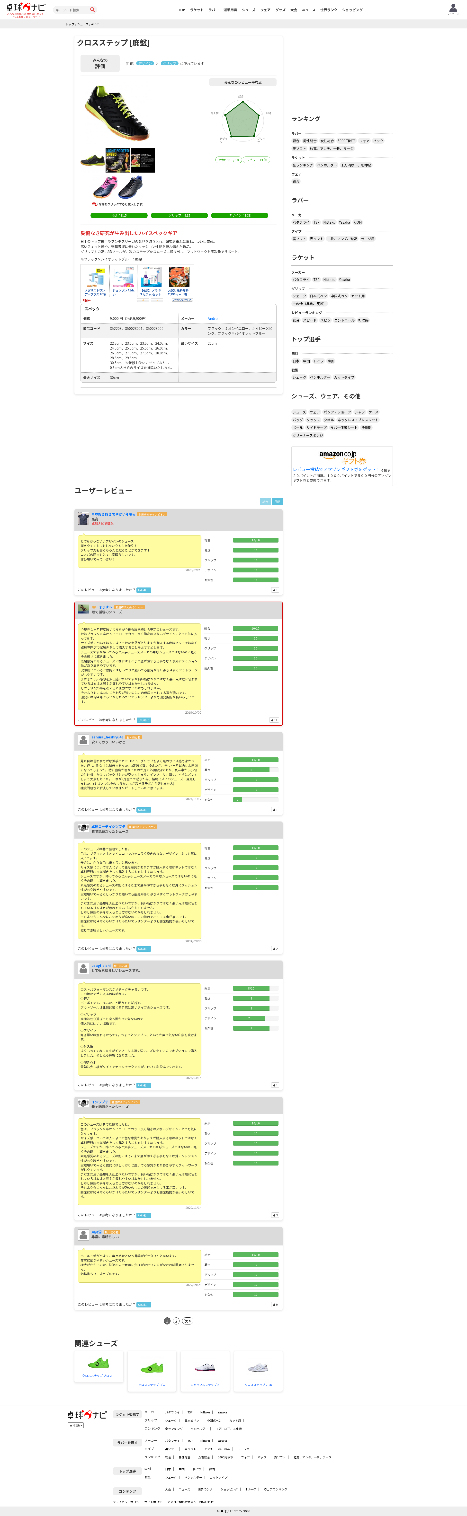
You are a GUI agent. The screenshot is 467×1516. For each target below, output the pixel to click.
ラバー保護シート (344, 427)
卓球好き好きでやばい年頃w (113, 514)
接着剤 (366, 427)
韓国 (330, 361)
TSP (316, 222)
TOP (181, 9)
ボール (298, 427)
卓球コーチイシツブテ (108, 826)
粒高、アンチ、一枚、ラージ (332, 148)
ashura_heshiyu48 (107, 737)
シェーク (299, 295)
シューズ (248, 9)
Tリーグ (251, 1489)
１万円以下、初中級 (356, 165)
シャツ (360, 412)
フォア (364, 140)
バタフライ (301, 222)
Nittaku (329, 222)
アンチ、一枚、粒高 (217, 1449)
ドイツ (319, 361)
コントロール (344, 320)
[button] (117, 114)
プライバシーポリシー (127, 1502)
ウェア (265, 9)
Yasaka (344, 222)
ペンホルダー (327, 165)
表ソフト (299, 148)
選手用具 (230, 9)
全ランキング (303, 165)
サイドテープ (316, 427)
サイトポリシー (154, 1502)
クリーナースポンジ (308, 435)
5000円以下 (347, 140)
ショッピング (352, 9)
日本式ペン (318, 295)
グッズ (280, 9)
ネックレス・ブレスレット (358, 419)
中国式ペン (339, 295)
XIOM (358, 222)
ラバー (213, 9)
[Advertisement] (116, 440)
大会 (293, 9)
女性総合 (327, 140)
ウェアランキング (275, 1489)
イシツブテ (99, 1101)
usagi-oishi (101, 965)
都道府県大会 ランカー (129, 607)
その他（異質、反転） (310, 303)
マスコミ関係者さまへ (182, 1502)
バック (378, 140)
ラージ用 (368, 238)
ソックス (313, 419)
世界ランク (328, 9)
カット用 (358, 295)
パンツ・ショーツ (337, 412)
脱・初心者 (133, 737)
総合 (296, 140)
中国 (306, 361)
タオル (329, 419)
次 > (187, 1321)
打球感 (363, 320)
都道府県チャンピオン (152, 514)
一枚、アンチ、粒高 (342, 238)
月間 (277, 501)
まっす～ (105, 607)
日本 (296, 361)
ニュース (308, 9)
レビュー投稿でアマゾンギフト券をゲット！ (336, 469)
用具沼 (96, 1231)
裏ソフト (299, 238)
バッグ (298, 419)
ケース (373, 412)
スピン (325, 320)
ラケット (197, 9)
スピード (310, 320)
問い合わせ (206, 1502)
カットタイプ (344, 377)
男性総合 (310, 140)
